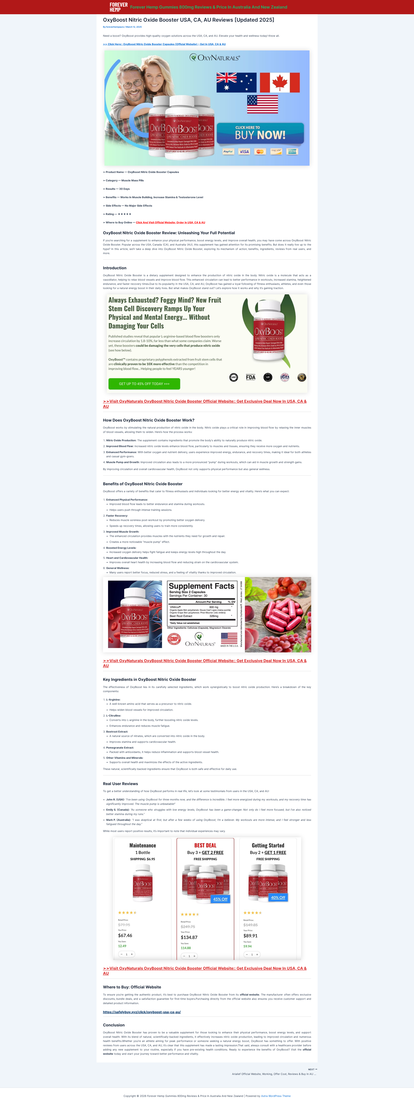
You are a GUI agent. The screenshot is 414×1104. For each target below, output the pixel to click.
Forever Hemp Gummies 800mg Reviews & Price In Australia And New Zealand (208, 7)
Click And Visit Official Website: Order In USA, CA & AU (170, 222)
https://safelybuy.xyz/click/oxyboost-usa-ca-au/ (142, 1012)
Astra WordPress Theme (276, 1096)
